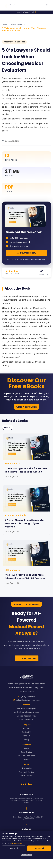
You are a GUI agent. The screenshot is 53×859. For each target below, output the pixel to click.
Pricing (26, 739)
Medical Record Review (26, 716)
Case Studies (26, 752)
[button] (48, 5)
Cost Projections (26, 719)
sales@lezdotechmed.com (28, 700)
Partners (26, 736)
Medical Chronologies (26, 708)
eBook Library (16, 25)
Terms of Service (26, 772)
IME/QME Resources (26, 756)
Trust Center (26, 776)
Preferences (26, 854)
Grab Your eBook (26, 407)
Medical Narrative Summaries (26, 712)
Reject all (14, 848)
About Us (26, 728)
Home (4, 25)
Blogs (26, 748)
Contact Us (26, 732)
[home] (4, 5)
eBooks (27, 759)
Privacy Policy (26, 768)
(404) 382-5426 (28, 696)
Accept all (39, 848)
